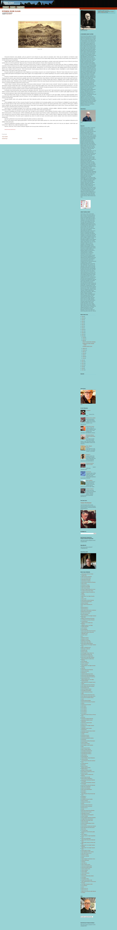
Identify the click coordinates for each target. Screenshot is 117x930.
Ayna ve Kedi (83, 598)
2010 (83, 365)
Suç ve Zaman (84, 824)
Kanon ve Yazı (84, 724)
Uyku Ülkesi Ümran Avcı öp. (86, 853)
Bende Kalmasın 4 (84, 608)
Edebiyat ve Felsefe (85, 639)
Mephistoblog (103, 12)
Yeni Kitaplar (83, 877)
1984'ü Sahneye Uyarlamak (86, 576)
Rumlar (82, 809)
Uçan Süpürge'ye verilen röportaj (87, 851)
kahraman (83, 717)
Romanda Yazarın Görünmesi (86, 804)
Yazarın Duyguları (84, 870)
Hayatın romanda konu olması (86, 691)
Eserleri (12, 7)
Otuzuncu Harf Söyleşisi (85, 788)
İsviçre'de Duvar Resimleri (86, 704)
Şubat (84, 356)
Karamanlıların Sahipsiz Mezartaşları (88, 740)
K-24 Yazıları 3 (84, 708)
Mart (84, 354)
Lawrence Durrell (84, 759)
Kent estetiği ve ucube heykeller (87, 745)
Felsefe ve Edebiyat (85, 662)
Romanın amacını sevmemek (86, 806)
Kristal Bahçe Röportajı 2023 (86, 750)
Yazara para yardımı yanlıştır (86, 867)
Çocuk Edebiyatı (84, 629)
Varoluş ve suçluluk (84, 854)
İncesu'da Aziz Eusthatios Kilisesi (87, 697)
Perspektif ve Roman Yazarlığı (86, 799)
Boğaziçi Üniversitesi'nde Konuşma (87, 618)
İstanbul (82, 703)
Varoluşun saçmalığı (85, 856)
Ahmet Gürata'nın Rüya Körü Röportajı (88, 582)
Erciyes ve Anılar (84, 651)
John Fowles (83, 706)
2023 (83, 321)
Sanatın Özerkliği (84, 816)
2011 (83, 363)
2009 (83, 366)
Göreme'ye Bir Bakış (85, 671)
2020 (83, 326)
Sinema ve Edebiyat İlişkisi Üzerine (87, 823)
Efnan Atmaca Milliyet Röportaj (87, 643)
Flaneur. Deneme (84, 664)
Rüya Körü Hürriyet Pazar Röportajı (87, 810)
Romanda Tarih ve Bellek (90, 417)
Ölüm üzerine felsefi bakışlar (86, 789)
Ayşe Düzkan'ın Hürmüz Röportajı (87, 600)
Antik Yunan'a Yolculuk (85, 587)
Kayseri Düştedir (84, 742)
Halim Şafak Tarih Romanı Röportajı (88, 684)
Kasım (84, 338)
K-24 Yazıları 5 (84, 711)
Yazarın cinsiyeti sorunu (85, 868)
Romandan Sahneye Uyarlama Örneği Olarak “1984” (90, 436)
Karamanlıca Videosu (85, 736)
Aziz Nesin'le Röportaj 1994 (86, 601)
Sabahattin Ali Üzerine (85, 813)
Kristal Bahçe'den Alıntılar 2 (86, 753)
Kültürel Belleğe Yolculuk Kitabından (88, 757)
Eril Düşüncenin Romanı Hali (86, 654)
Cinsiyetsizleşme (84, 621)
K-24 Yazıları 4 (84, 710)
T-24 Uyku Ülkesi (84, 830)
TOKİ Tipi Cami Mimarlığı (86, 838)
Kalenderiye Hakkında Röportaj (87, 718)
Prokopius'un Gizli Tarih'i (85, 802)
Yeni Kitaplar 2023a (85, 878)
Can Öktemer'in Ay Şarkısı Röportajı (87, 619)
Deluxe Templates (111, 11)
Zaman (82, 887)
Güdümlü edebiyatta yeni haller (87, 673)
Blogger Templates (101, 11)
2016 (83, 332)
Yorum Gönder (5, 136)
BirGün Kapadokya (84, 614)
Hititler (82, 693)
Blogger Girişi (20, 7)
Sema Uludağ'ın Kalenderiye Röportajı (88, 817)
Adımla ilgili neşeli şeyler (86, 579)
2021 (83, 324)
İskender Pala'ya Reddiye (86, 700)
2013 (83, 360)
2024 (83, 319)
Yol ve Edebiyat (84, 885)
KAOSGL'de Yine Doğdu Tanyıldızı (87, 725)
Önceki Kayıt (75, 138)
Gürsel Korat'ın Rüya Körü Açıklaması (88, 676)
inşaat (82, 699)
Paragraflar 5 (83, 796)
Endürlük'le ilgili (84, 650)
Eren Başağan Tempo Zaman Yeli (87, 653)
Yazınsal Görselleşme (85, 873)
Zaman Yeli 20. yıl (84, 888)
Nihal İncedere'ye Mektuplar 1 (86, 778)
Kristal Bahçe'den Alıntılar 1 (86, 752)
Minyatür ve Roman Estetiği (86, 770)
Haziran (84, 350)
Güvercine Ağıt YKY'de (85, 678)
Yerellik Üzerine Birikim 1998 (86, 880)
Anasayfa (6, 7)
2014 (83, 335)
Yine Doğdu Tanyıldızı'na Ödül (86, 884)
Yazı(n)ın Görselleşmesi (86, 502)
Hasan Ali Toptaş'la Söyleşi (86, 689)
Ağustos (84, 348)
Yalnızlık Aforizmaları (85, 860)
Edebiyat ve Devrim (85, 637)
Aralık (84, 337)
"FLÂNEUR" (88, 410)
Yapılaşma (83, 861)
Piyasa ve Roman (84, 800)
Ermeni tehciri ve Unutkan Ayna (87, 655)
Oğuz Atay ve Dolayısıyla (85, 786)
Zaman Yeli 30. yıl (84, 889)
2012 (83, 361)
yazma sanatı (83, 874)
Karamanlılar (83, 739)
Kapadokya (83, 726)
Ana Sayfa (40, 138)
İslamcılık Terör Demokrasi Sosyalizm (88, 701)
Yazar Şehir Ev (9, 13)
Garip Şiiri (83, 668)
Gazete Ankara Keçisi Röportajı (87, 669)
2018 (83, 329)
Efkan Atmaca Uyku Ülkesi (86, 641)
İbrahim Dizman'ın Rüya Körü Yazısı (88, 694)
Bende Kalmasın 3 (84, 607)
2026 (83, 316)
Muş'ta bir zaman (84, 773)
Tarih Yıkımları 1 (84, 834)
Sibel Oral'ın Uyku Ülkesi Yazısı (87, 820)
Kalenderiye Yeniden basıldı (86, 722)
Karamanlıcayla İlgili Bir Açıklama (87, 738)
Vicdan (82, 857)
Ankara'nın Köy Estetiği (85, 586)
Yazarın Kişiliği (84, 871)
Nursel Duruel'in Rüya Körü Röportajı (88, 785)
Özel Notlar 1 (83, 790)
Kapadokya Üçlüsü (84, 732)
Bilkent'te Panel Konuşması (86, 611)
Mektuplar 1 (88, 454)
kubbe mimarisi (84, 755)
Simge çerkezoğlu (84, 821)
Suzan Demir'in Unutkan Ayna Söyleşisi (88, 826)
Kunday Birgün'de (84, 756)
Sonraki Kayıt (4, 138)
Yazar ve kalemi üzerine (85, 864)
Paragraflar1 (83, 797)
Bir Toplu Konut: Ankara (85, 613)
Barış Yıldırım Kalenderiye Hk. (86, 604)
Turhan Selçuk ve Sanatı (85, 850)
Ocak (84, 358)
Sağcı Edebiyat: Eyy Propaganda (87, 814)
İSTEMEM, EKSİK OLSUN (11, 11)
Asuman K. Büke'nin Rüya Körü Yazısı (88, 589)
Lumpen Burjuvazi (84, 763)
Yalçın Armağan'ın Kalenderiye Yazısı (88, 858)
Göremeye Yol (84, 672)
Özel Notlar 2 (83, 792)
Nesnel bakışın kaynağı (85, 777)
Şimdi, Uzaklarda (89, 480)
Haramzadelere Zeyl (85, 687)
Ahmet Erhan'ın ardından (86, 580)
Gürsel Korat (8, 3)
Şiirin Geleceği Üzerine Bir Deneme (88, 827)
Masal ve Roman (84, 766)
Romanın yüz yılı (84, 807)
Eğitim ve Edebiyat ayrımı (86, 647)
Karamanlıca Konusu (85, 735)
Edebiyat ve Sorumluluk (85, 640)
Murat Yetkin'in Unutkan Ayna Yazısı (87, 771)
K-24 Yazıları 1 (84, 707)
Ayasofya (83, 594)
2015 (83, 334)
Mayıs (84, 351)
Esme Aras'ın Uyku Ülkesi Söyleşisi (87, 657)
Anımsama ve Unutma (85, 585)
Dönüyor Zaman (84, 634)
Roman (82, 803)
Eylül (84, 340)
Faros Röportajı (84, 661)
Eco (82, 636)
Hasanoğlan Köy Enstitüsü (86, 690)
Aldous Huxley (84, 583)
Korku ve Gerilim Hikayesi (86, 749)
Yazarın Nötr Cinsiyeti (90, 426)
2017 (83, 331)
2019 (83, 327)
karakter (82, 733)
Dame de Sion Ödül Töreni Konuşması (88, 630)
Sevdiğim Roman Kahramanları (87, 819)
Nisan (84, 353)
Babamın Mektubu (84, 603)
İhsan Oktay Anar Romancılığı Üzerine (88, 696)
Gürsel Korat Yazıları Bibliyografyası (88, 675)
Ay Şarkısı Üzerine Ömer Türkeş (87, 590)
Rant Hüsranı (88, 471)
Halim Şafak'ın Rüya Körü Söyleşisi (87, 686)
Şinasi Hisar (83, 828)
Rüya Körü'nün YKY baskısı (86, 811)
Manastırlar (83, 764)
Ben (82, 605)
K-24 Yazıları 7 (84, 713)
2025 (83, 318)
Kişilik (82, 746)
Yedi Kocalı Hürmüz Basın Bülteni (87, 875)
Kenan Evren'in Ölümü (85, 743)
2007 (83, 369)
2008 (83, 368)
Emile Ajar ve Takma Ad (85, 648)
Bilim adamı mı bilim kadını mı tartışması (88, 610)
